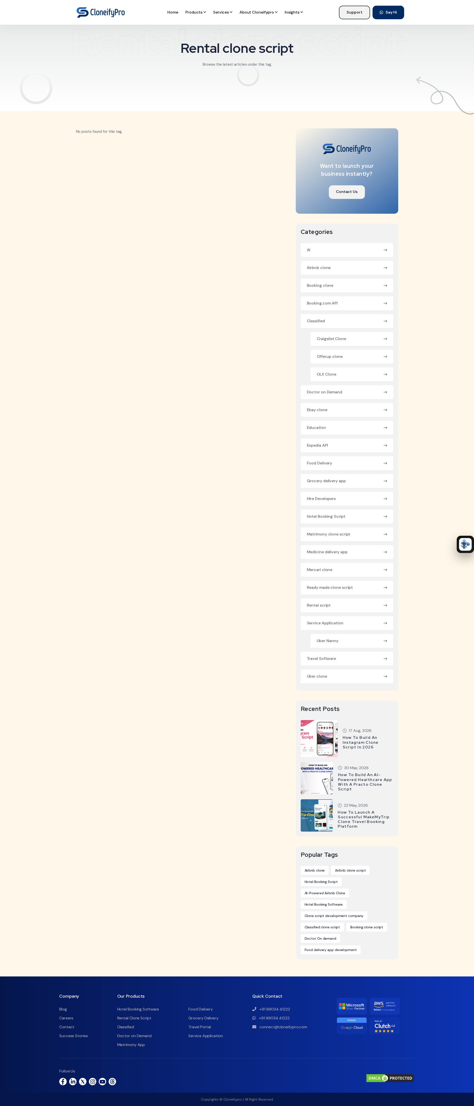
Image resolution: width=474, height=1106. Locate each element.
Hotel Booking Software (324, 904)
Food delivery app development (331, 950)
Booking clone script (366, 927)
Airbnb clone (319, 267)
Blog (63, 1009)
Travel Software (321, 658)
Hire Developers (321, 498)
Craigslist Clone (331, 338)
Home (172, 12)
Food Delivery (319, 463)
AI (309, 249)
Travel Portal (199, 1027)
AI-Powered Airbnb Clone (325, 893)
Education (316, 427)
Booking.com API (322, 303)
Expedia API (317, 445)
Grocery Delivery (203, 1018)
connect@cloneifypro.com (283, 1027)
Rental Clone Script (134, 1018)
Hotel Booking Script (326, 516)
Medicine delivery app (327, 551)
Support (354, 12)
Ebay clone (317, 409)
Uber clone (317, 676)
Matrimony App (131, 1044)
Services (221, 12)
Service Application (325, 623)
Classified (316, 321)
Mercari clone (320, 569)
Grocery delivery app (326, 480)
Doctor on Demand (324, 392)
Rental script (319, 605)
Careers (66, 1018)
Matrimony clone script (329, 534)
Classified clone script (322, 927)
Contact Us (347, 191)
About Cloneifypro (257, 12)
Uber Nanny (327, 640)
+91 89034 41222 (274, 1009)
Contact (66, 1027)
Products (194, 12)
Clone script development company (334, 916)
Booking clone (320, 285)
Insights (292, 12)
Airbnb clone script (350, 870)
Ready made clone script (330, 587)
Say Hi (391, 12)
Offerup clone (330, 356)
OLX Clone (326, 374)
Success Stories (73, 1035)
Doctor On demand (320, 938)
